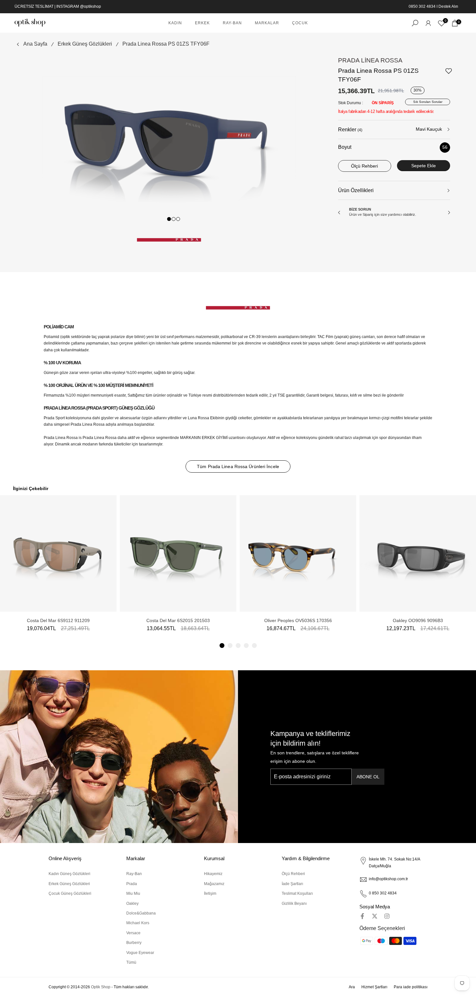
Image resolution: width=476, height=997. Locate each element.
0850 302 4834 (422, 6)
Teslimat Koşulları (297, 893)
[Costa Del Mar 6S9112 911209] (58, 553)
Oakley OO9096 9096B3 (418, 620)
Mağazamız (214, 884)
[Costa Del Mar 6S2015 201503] (178, 553)
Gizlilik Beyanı (294, 903)
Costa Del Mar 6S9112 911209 (58, 620)
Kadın (175, 23)
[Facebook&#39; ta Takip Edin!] (362, 916)
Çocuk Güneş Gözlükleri (70, 893)
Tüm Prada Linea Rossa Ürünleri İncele (238, 466)
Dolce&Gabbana (141, 913)
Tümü (131, 962)
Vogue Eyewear (140, 952)
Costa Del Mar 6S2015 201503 (178, 620)
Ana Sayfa (35, 44)
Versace (133, 933)
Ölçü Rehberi (293, 873)
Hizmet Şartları (374, 987)
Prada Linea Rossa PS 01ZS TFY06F (166, 44)
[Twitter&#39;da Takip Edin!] (375, 916)
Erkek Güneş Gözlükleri (85, 44)
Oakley (132, 903)
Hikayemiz (213, 873)
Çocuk (300, 23)
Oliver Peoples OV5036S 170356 (298, 620)
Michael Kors (137, 923)
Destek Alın (448, 6)
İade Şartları (292, 884)
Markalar (267, 23)
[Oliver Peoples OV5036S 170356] (298, 553)
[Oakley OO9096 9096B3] (417, 553)
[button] (222, 645)
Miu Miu (133, 893)
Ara (352, 987)
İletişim (210, 893)
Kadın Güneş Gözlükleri (69, 873)
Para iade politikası (410, 987)
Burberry (134, 942)
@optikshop (90, 6)
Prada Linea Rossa (370, 60)
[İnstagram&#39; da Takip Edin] (387, 916)
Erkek (202, 23)
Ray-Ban (232, 23)
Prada (131, 884)
